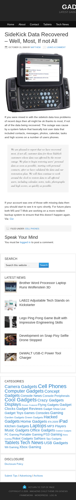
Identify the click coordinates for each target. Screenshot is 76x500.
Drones (25, 405)
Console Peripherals (56, 395)
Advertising (26, 475)
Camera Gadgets (21, 386)
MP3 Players (56, 426)
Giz (12, 218)
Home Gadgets (33, 421)
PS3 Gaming (52, 434)
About (22, 24)
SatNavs (40, 438)
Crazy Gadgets (50, 400)
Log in (53, 495)
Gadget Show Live (54, 408)
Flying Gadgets (48, 405)
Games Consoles (36, 413)
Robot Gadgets (22, 438)
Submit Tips (11, 475)
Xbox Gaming (30, 447)
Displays (13, 404)
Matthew (36, 47)
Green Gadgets (34, 417)
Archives (38, 475)
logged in (25, 242)
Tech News (62, 24)
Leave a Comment (56, 47)
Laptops (38, 425)
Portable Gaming (31, 434)
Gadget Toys (14, 413)
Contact (34, 24)
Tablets (47, 24)
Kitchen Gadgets (17, 426)
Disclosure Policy (14, 464)
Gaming (56, 413)
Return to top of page (41, 487)
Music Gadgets (17, 430)
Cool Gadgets (21, 400)
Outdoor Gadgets (63, 431)
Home (10, 24)
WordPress (41, 495)
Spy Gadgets (53, 438)
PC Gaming (12, 434)
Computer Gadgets (24, 391)
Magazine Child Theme (42, 491)
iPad (63, 421)
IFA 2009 (53, 421)
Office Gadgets (42, 430)
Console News (31, 396)
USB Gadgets (56, 443)
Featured (33, 405)
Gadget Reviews (29, 409)
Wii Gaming (12, 447)
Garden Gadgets (14, 417)
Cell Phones (32, 229)
